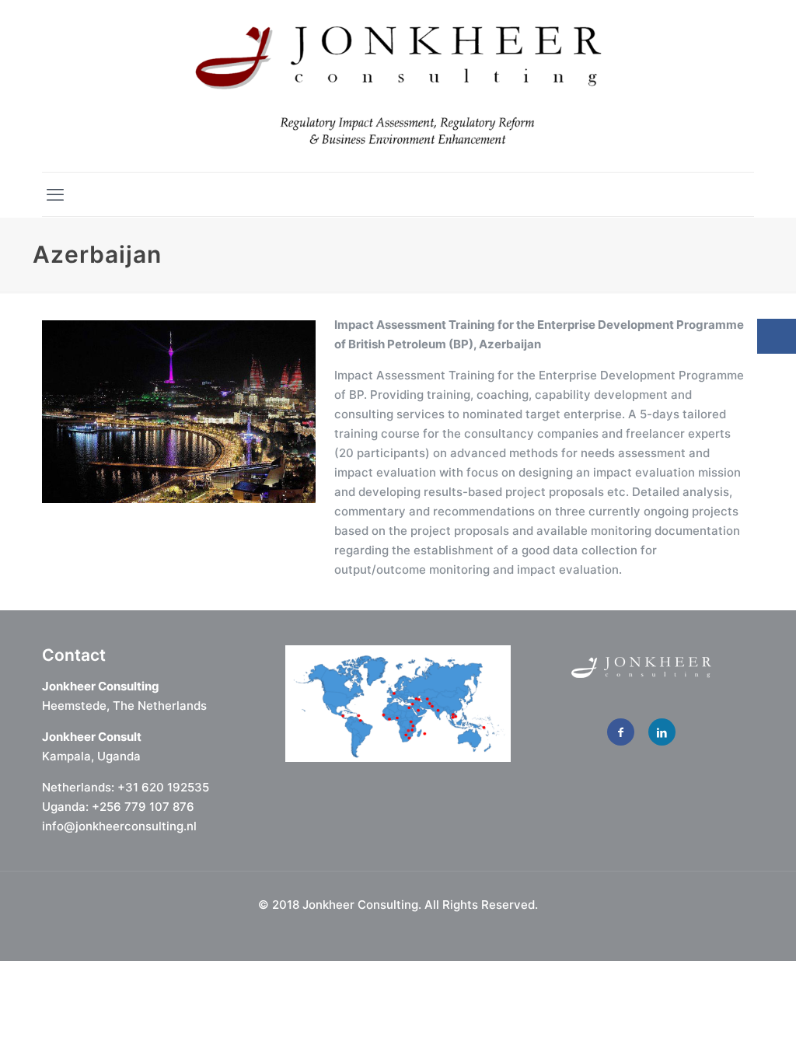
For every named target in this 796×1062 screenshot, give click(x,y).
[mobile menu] (55, 194)
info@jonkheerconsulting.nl (119, 826)
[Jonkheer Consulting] (398, 86)
